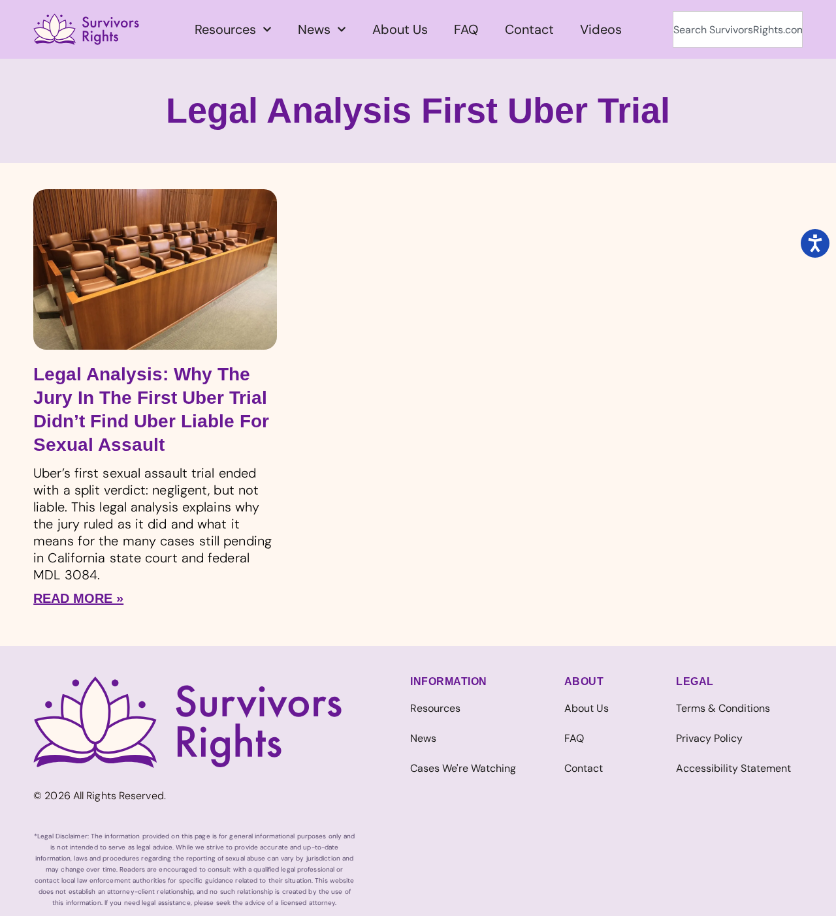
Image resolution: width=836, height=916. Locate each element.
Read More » (78, 598)
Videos (601, 29)
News (314, 29)
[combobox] (738, 29)
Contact (529, 29)
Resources (225, 29)
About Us (400, 29)
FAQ (466, 29)
